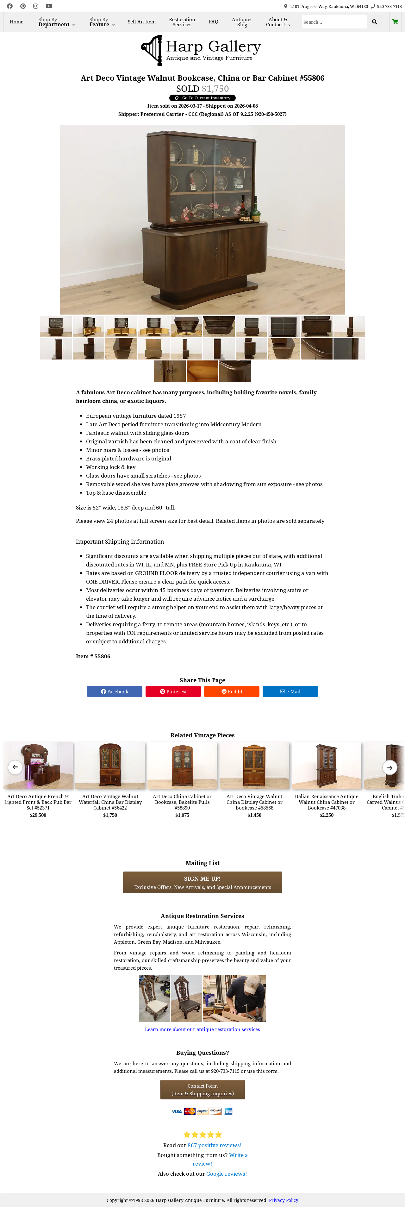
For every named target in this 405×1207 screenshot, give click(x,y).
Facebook (117, 691)
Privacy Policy (283, 1200)
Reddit (234, 691)
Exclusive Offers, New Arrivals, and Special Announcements (202, 882)
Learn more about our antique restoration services (202, 1029)
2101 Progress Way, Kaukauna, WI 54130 (329, 6)
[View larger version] (202, 219)
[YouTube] (49, 6)
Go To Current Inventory (206, 98)
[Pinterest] (22, 6)
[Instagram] (35, 6)
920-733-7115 (389, 6)
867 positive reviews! (215, 1145)
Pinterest (176, 691)
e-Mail (293, 691)
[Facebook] (9, 6)
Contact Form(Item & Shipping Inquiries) (202, 1090)
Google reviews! (226, 1173)
